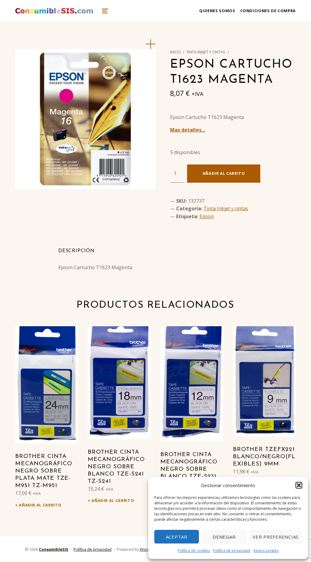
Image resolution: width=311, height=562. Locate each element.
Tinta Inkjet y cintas (205, 52)
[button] (299, 485)
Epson (207, 216)
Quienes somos (217, 10)
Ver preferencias (276, 537)
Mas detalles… (187, 130)
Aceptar (176, 537)
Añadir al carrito (224, 173)
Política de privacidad (231, 550)
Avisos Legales (266, 550)
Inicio (175, 52)
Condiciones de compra (268, 10)
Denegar (224, 537)
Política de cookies (194, 550)
